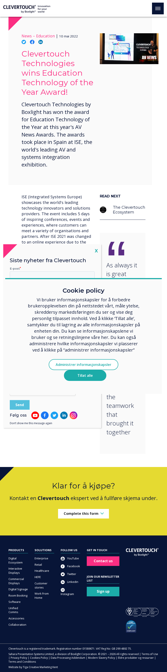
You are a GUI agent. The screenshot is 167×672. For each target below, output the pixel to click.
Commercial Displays (16, 581)
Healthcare (42, 571)
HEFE (38, 577)
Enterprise (41, 558)
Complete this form (81, 513)
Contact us (103, 561)
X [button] (96, 250)
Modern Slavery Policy (101, 658)
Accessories (16, 618)
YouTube (73, 558)
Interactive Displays (15, 571)
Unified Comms (13, 610)
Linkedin (72, 582)
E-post (15, 268)
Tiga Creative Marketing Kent (40, 667)
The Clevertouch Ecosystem (129, 210)
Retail (38, 565)
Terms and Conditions (22, 662)
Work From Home (42, 596)
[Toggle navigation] (158, 8)
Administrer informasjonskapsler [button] (83, 364)
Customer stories (41, 585)
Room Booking (17, 595)
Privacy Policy (19, 658)
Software (14, 602)
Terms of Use (150, 654)
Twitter (71, 574)
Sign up (103, 591)
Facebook (73, 566)
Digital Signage (18, 589)
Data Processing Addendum (68, 658)
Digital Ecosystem (15, 560)
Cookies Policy (39, 658)
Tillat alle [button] (85, 375)
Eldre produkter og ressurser (136, 658)
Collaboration (17, 625)
